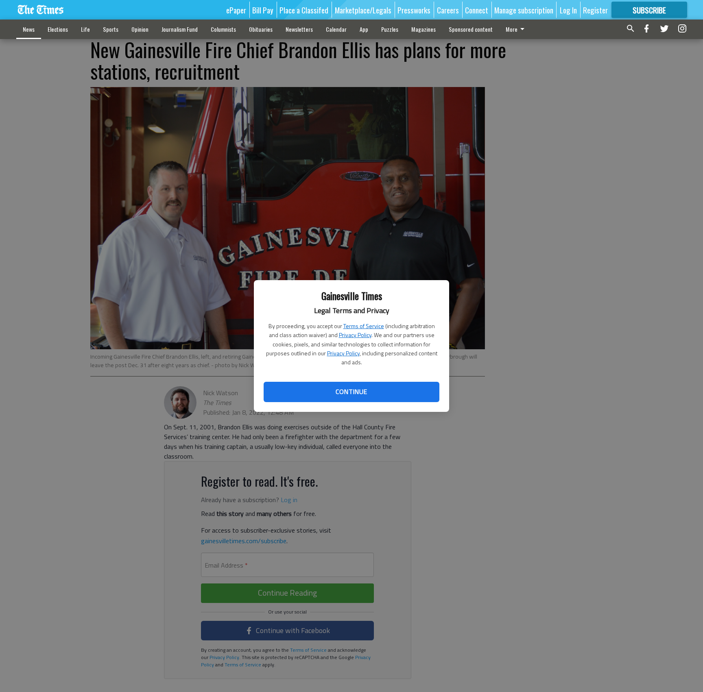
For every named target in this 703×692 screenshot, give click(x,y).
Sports (110, 29)
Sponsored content (471, 29)
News (29, 29)
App (364, 29)
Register (595, 9)
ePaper (236, 9)
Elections (58, 29)
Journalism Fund (180, 29)
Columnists (223, 29)
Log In (568, 9)
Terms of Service (363, 326)
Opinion (139, 29)
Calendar (336, 29)
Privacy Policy (355, 335)
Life (85, 29)
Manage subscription (523, 9)
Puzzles (389, 29)
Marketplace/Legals (363, 9)
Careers (448, 9)
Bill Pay (262, 9)
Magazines (423, 29)
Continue (351, 391)
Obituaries (261, 29)
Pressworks (413, 9)
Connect (476, 9)
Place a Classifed (303, 9)
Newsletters (299, 29)
